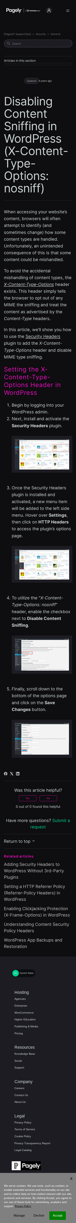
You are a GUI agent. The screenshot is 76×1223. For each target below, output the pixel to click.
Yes (28, 798)
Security (41, 34)
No (48, 798)
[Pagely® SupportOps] (17, 34)
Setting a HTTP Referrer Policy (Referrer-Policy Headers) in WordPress (34, 893)
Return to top (18, 841)
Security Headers (43, 336)
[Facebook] (5, 773)
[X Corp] (11, 773)
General (55, 34)
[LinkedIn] (17, 773)
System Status (27, 973)
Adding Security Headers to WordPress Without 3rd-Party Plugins (34, 871)
